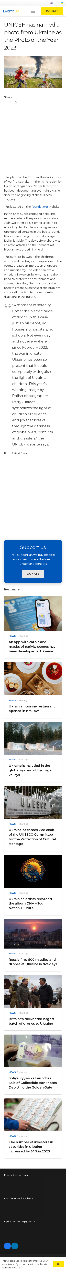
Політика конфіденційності (19, 1198)
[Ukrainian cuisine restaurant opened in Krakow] (33, 664)
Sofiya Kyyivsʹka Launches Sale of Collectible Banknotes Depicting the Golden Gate (33, 1082)
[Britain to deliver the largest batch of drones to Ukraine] (33, 977)
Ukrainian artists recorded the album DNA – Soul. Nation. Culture (30, 903)
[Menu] (33, 11)
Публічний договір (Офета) (20, 1221)
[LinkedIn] (14, 1246)
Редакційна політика (16, 1175)
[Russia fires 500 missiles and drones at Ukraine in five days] (33, 921)
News (12, 636)
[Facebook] (7, 1246)
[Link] (11, 11)
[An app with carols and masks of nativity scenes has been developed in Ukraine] (33, 598)
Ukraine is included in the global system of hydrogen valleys (31, 770)
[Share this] (8, 102)
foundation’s (39, 206)
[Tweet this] (16, 102)
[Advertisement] (33, 139)
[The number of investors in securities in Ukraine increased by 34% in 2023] (33, 1100)
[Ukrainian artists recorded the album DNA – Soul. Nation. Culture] (33, 857)
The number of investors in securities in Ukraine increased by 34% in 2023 (31, 1146)
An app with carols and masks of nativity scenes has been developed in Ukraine (32, 646)
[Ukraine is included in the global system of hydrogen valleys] (33, 724)
